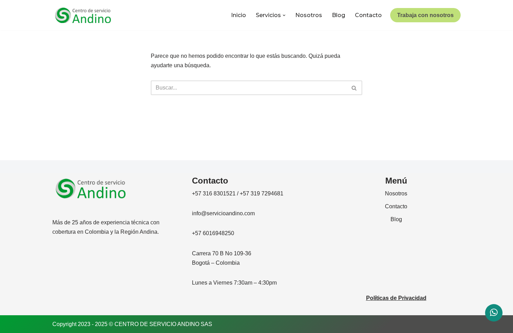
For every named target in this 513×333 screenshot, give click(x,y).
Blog (338, 15)
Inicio (238, 15)
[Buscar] (354, 87)
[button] (284, 15)
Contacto (368, 15)
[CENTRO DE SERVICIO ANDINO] (83, 15)
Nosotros (308, 15)
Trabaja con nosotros (425, 15)
